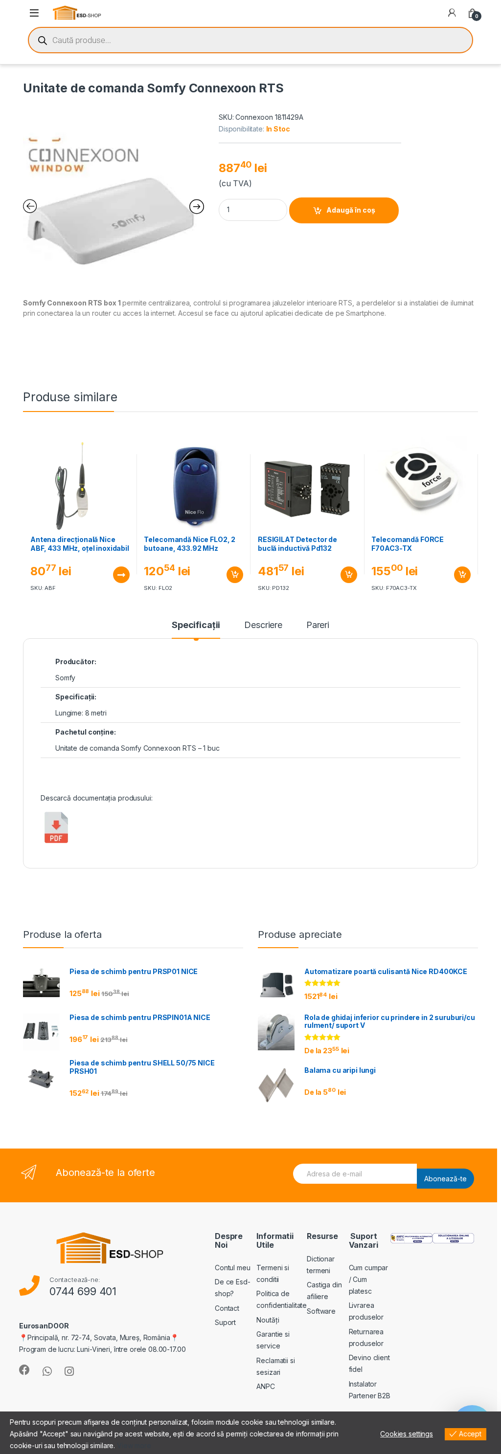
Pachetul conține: (85, 732)
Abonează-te (445, 1178)
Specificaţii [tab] (196, 625)
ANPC (265, 1386)
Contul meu (232, 1267)
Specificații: (75, 697)
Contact (227, 1308)
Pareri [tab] (317, 625)
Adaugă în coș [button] (231, 574)
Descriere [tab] (263, 625)
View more (134, 1445)
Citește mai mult (118, 574)
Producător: (75, 661)
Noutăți (267, 1320)
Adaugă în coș (350, 210)
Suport (225, 1322)
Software (321, 1311)
